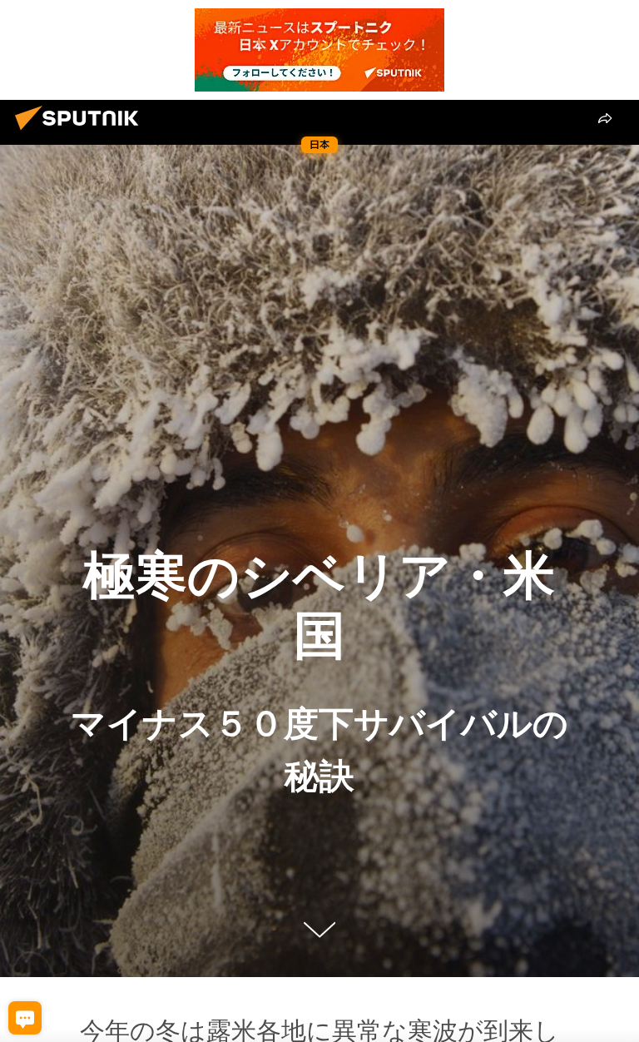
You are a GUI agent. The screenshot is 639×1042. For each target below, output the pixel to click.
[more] (605, 118)
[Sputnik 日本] (81, 132)
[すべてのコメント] (25, 1018)
